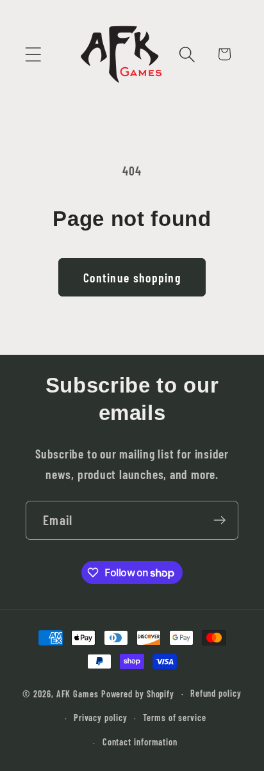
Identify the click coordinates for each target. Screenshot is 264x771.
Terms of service (174, 717)
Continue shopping (132, 277)
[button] (33, 54)
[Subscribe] (219, 520)
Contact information (140, 741)
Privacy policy (101, 717)
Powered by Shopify (137, 693)
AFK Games (77, 693)
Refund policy (216, 693)
